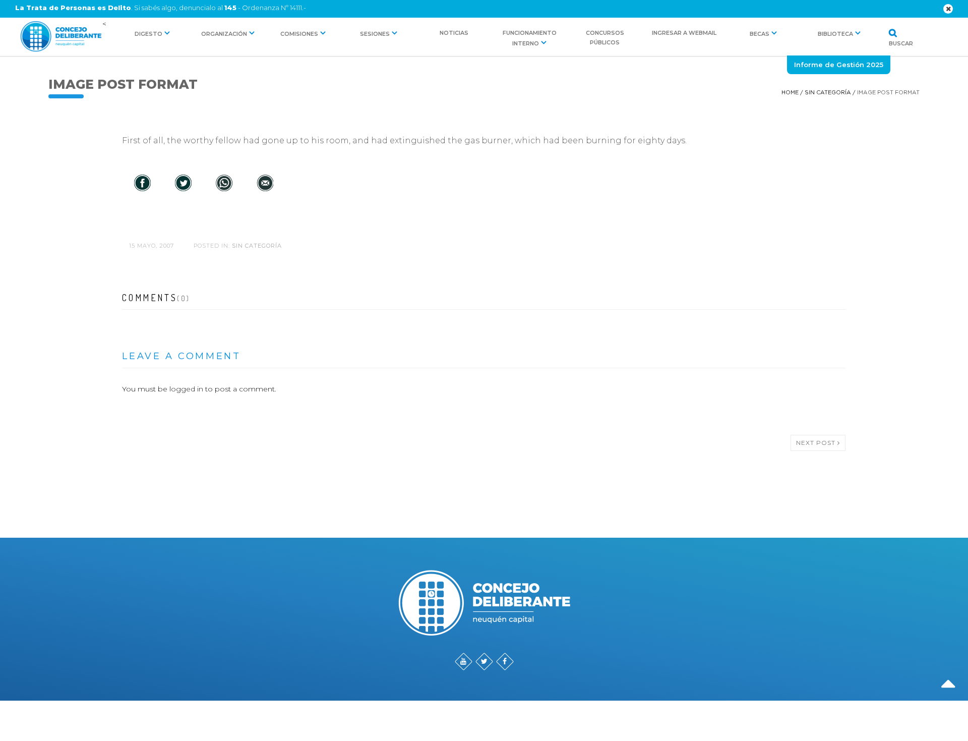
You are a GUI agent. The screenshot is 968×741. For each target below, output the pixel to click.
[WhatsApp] (224, 183)
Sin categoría (828, 92)
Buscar (889, 43)
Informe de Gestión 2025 (838, 65)
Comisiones (299, 33)
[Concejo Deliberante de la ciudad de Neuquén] (60, 37)
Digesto (148, 33)
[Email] (265, 183)
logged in (186, 388)
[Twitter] (183, 183)
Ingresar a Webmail (684, 32)
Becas (759, 33)
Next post (816, 442)
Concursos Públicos (605, 37)
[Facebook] (142, 183)
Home (790, 92)
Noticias (454, 32)
